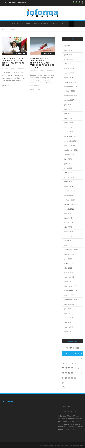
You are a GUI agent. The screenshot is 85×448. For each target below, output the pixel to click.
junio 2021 (68, 313)
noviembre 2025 (70, 87)
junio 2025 (68, 109)
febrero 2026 (69, 73)
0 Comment (21, 68)
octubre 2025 (69, 91)
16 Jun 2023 (5, 68)
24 (63, 378)
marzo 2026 (69, 68)
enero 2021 (68, 331)
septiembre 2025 (70, 96)
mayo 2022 (68, 263)
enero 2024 (68, 186)
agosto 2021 (69, 304)
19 (69, 373)
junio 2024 (68, 164)
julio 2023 (68, 214)
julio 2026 (68, 50)
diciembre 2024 (70, 136)
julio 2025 (67, 105)
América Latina (27, 23)
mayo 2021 (68, 318)
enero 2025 (68, 132)
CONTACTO (22, 2)
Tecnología (54, 23)
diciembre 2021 (70, 286)
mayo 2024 (68, 168)
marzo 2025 (68, 123)
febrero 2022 (69, 277)
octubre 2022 (69, 245)
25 (66, 378)
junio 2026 (68, 55)
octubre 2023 (69, 200)
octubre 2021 (69, 295)
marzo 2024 (69, 177)
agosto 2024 (69, 155)
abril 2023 (68, 227)
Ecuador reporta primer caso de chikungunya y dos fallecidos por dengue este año (42, 63)
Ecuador (44, 23)
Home (4, 29)
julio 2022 (68, 259)
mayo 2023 (68, 223)
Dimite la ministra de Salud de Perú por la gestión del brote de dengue (13, 62)
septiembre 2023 (71, 204)
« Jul (63, 387)
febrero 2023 (69, 236)
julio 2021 (67, 309)
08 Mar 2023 (34, 70)
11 (66, 368)
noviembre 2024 (70, 141)
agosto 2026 (69, 46)
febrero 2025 (69, 127)
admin (13, 68)
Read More (7, 85)
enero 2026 (68, 77)
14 (75, 368)
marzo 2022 (69, 273)
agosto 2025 (69, 100)
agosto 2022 (69, 254)
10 (63, 368)
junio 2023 (68, 218)
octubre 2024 (69, 145)
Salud (36, 23)
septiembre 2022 (71, 250)
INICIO (4, 2)
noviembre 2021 (70, 291)
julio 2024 (68, 159)
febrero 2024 (69, 182)
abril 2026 (68, 64)
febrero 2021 (69, 327)
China (63, 23)
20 (72, 373)
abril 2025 (68, 118)
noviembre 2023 (70, 195)
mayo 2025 (68, 114)
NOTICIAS (12, 2)
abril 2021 (67, 322)
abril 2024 (68, 173)
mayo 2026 (68, 59)
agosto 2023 (69, 209)
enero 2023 (68, 241)
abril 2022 (68, 268)
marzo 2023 (69, 232)
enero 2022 (68, 282)
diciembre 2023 (70, 191)
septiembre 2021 (70, 300)
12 (69, 368)
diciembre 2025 (70, 82)
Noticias (15, 23)
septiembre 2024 (71, 150)
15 (78, 368)
